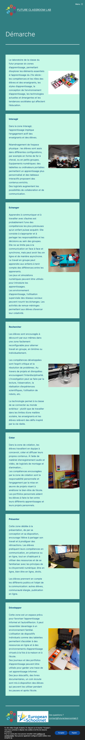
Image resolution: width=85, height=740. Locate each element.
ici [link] (11, 738)
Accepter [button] (61, 733)
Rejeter (74, 733)
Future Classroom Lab (34, 9)
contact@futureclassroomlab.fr (63, 718)
